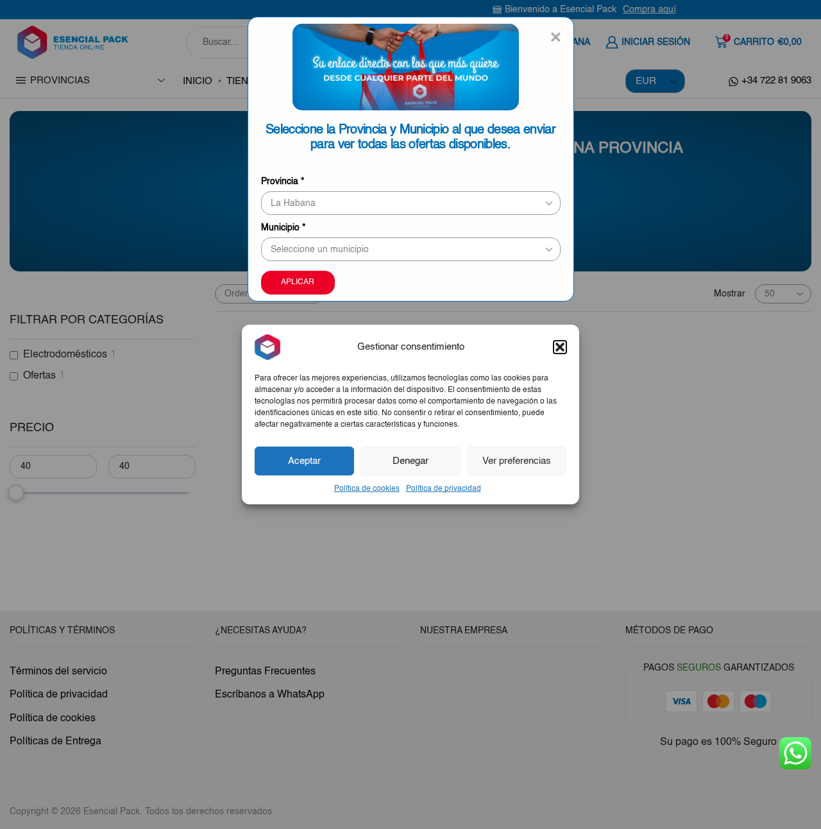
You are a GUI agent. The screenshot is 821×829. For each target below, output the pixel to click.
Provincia (282, 181)
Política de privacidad (443, 489)
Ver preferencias (516, 460)
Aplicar (297, 282)
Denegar (410, 460)
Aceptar (304, 460)
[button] (560, 347)
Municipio (283, 227)
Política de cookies (367, 489)
